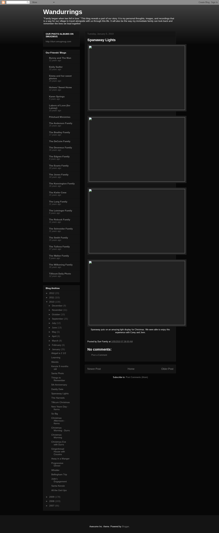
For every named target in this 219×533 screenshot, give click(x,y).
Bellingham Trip (59, 474)
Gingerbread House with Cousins (58, 452)
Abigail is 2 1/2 (58, 353)
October (56, 314)
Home (131, 369)
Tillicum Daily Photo (60, 273)
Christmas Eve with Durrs (58, 443)
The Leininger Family (60, 210)
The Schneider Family (61, 228)
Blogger (125, 526)
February (57, 345)
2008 (52, 501)
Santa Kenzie (58, 486)
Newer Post (94, 369)
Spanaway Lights (60, 393)
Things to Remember (58, 379)
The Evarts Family (59, 165)
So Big (54, 413)
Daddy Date (57, 389)
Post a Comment (99, 355)
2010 (52, 302)
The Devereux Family (60, 147)
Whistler (55, 470)
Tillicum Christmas (60, 402)
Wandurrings (62, 11)
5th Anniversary (59, 384)
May (54, 332)
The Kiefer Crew (57, 192)
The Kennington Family (62, 183)
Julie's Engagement (59, 480)
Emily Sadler (56, 67)
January (56, 349)
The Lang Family (58, 201)
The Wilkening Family (61, 264)
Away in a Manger (60, 458)
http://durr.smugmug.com (58, 41)
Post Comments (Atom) (137, 377)
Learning (55, 357)
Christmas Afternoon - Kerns (58, 421)
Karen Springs (57, 96)
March (55, 340)
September (58, 318)
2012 (52, 293)
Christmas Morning (56, 436)
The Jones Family (58, 174)
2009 (52, 497)
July (54, 323)
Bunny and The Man (60, 58)
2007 (52, 505)
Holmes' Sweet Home (60, 87)
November (57, 310)
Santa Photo (57, 373)
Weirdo (55, 362)
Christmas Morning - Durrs (60, 429)
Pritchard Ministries (59, 117)
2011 (52, 297)
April (54, 336)
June (55, 327)
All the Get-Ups (59, 490)
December (57, 305)
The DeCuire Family (59, 141)
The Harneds (58, 398)
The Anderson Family (60, 123)
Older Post (167, 369)
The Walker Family (59, 255)
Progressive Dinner (57, 464)
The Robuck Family (59, 219)
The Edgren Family (59, 156)
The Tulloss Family (59, 246)
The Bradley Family (59, 132)
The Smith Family (58, 237)
